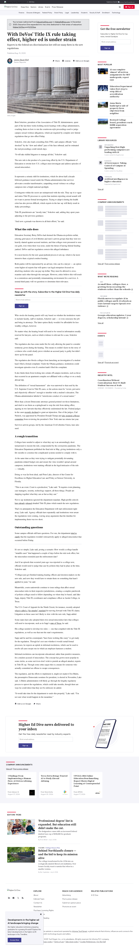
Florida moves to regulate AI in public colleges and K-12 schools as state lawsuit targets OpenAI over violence (115, 302)
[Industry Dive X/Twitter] (18, 898)
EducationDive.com (44, 22)
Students (84, 13)
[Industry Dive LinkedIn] (9, 898)
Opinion (33, 7)
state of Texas (55, 623)
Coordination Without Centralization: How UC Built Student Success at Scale (112, 383)
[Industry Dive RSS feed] (22, 898)
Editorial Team (39, 899)
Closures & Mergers (33, 13)
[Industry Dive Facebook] (13, 898)
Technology (116, 13)
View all (100, 189)
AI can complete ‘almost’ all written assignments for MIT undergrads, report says (120, 74)
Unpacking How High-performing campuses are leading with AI (117, 149)
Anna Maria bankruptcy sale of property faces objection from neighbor (119, 108)
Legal (67, 13)
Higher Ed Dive (19, 27)
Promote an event (112, 362)
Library (40, 7)
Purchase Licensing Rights (44, 910)
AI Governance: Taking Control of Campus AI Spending (115, 165)
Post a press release (112, 264)
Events (47, 7)
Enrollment (106, 13)
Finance (21, 13)
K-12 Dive (31, 2)
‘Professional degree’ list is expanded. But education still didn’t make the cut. (57, 824)
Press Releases (57, 7)
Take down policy (72, 942)
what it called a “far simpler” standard (30, 610)
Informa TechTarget (79, 931)
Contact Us (38, 903)
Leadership (75, 13)
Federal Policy (47, 13)
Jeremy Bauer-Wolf (21, 60)
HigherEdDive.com (62, 22)
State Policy (58, 13)
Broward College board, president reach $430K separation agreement (121, 124)
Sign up (130, 7)
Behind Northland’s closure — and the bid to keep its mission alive (58, 854)
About (36, 895)
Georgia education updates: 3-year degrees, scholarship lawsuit (114, 316)
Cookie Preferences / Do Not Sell (93, 942)
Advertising (66, 895)
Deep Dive (25, 7)
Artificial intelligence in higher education (116, 180)
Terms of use (59, 942)
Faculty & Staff (95, 13)
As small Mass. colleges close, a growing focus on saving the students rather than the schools (114, 287)
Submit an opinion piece (71, 903)
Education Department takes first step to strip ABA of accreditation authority (121, 91)
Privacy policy (47, 942)
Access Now (14, 940)
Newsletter (38, 906)
